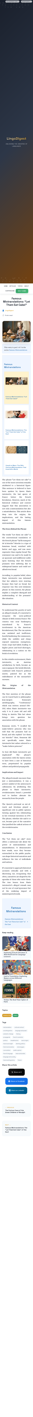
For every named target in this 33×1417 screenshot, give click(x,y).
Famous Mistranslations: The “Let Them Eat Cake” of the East (16, 432)
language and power (21, 1030)
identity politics (20, 1043)
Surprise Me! (10, 291)
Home (6, 286)
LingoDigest (16, 138)
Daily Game (22, 291)
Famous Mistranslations (18, 350)
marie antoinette (20, 1053)
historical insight (8, 1043)
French (15, 1015)
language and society (9, 1057)
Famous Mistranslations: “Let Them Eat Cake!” (16, 398)
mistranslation (7, 1027)
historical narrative (8, 1047)
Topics (20, 286)
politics (5, 1040)
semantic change (8, 1034)
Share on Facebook (18, 1081)
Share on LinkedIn (17, 1090)
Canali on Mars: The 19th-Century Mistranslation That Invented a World (16, 467)
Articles (12, 286)
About (26, 286)
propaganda (6, 1037)
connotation (6, 1050)
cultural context (19, 1027)
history (18, 1034)
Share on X (18, 1072)
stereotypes (20, 1047)
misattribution (15, 1040)
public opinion (17, 1050)
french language (8, 1053)
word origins (24, 1040)
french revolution (18, 1037)
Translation (7, 1015)
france (20, 1060)
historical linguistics (9, 1060)
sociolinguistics (7, 1030)
